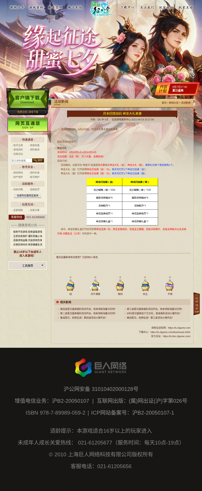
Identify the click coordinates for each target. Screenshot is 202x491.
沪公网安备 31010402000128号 (101, 389)
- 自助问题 (17, 189)
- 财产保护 (17, 177)
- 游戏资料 (17, 149)
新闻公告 (17, 6)
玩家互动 (185, 6)
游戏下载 (33, 112)
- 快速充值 (34, 145)
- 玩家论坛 (17, 154)
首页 (164, 102)
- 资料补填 (34, 172)
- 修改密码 (17, 172)
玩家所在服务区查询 (27, 195)
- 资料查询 (34, 149)
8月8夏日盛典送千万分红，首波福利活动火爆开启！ (154, 313)
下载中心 (127, 6)
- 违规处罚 (34, 189)
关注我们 (147, 6)
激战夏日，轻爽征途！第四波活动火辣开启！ (84, 317)
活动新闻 (186, 102)
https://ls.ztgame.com (179, 327)
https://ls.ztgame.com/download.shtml (170, 332)
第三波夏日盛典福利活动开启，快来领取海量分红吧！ (155, 309)
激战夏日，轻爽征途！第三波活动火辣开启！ (150, 317)
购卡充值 (75, 6)
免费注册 (22, 112)
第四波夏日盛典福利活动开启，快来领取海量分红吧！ (88, 309)
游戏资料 (36, 6)
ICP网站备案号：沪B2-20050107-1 (132, 413)
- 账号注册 (17, 145)
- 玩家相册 (17, 210)
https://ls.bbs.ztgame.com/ (176, 336)
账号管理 (55, 6)
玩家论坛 (166, 6)
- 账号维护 (34, 177)
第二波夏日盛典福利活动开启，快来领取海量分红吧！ (88, 313)
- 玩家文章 (34, 210)
